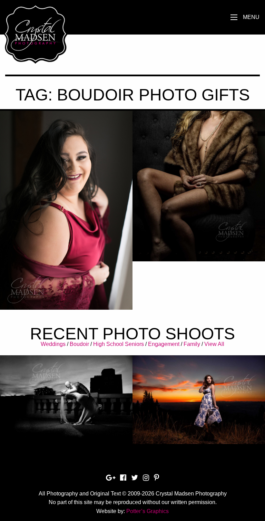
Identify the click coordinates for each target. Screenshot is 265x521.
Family (192, 344)
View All (214, 344)
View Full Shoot (66, 395)
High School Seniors (118, 344)
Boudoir (79, 344)
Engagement (163, 344)
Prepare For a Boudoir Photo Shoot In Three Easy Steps (66, 202)
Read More (66, 229)
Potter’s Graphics (147, 511)
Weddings (53, 344)
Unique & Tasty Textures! (198, 178)
